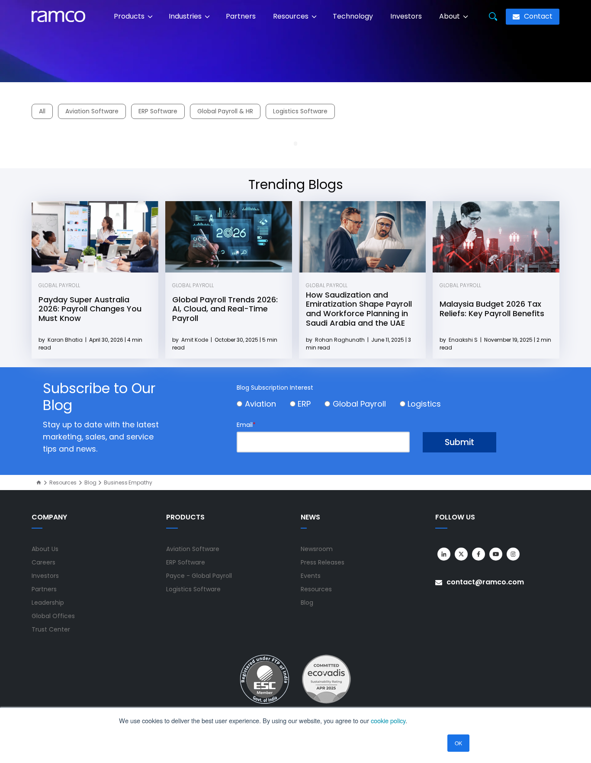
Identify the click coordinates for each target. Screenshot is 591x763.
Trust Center (51, 629)
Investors (406, 16)
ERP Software (157, 111)
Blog (90, 482)
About (450, 16)
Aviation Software (92, 111)
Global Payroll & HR (225, 111)
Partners (241, 16)
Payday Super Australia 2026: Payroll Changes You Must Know (90, 309)
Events (311, 575)
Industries (186, 16)
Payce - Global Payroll (199, 575)
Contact (537, 16)
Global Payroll (59, 285)
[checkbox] (366, 405)
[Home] (39, 482)
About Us (45, 549)
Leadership (48, 602)
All (42, 111)
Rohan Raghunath (340, 339)
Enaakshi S (464, 339)
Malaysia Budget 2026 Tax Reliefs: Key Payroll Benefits (492, 308)
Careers (43, 562)
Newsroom (317, 549)
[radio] (263, 405)
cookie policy (388, 720)
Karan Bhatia (66, 339)
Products (130, 16)
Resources (291, 16)
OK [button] (458, 743)
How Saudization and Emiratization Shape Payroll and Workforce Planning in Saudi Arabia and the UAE (359, 308)
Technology (353, 16)
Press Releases (322, 562)
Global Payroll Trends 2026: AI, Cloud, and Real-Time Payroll (225, 309)
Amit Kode (195, 339)
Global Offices (53, 616)
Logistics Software (300, 111)
